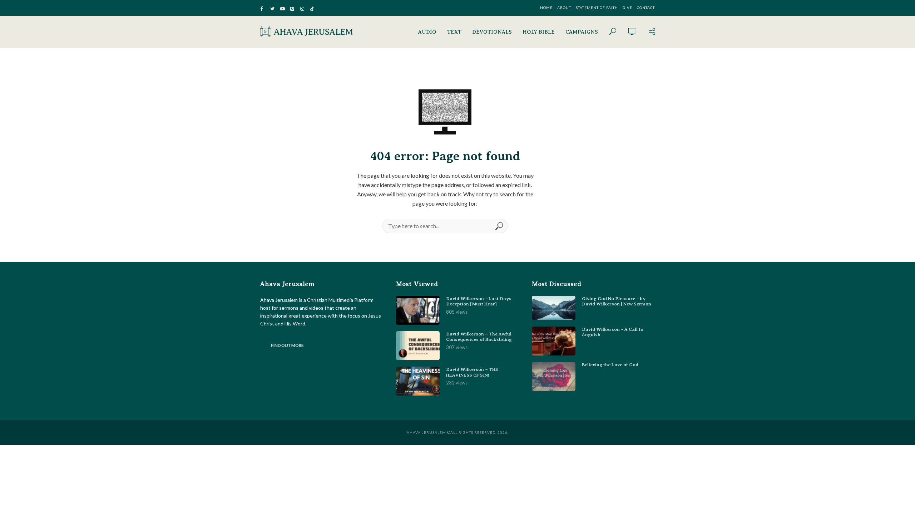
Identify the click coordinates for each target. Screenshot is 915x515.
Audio (427, 32)
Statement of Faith (597, 7)
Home (546, 7)
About (564, 7)
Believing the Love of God (610, 364)
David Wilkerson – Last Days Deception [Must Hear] (478, 301)
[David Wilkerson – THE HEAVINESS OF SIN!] (418, 381)
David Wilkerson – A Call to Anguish (612, 332)
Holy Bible (539, 32)
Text (454, 32)
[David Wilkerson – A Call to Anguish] (553, 341)
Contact (646, 7)
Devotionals (492, 32)
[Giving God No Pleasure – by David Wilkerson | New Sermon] (553, 308)
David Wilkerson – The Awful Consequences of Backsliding (479, 336)
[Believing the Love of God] (553, 376)
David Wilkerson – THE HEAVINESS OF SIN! (472, 372)
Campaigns (581, 32)
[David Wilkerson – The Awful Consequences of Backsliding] (418, 345)
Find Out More (287, 345)
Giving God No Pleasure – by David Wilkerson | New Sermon (616, 301)
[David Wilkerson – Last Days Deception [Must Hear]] (418, 310)
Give (627, 7)
